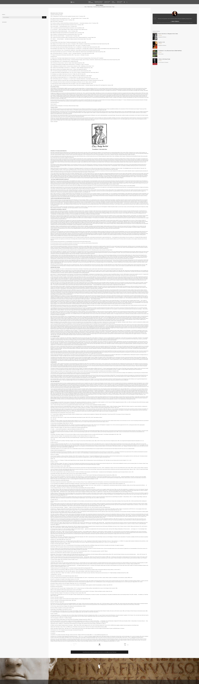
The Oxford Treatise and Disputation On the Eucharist (102, 6)
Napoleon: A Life (161, 42)
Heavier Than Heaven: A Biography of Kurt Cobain (168, 33)
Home (86, 6)
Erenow (94, 681)
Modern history (90, 6)
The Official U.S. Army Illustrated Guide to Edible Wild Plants (170, 50)
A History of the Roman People (164, 59)
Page (125, 644)
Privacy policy (103, 681)
